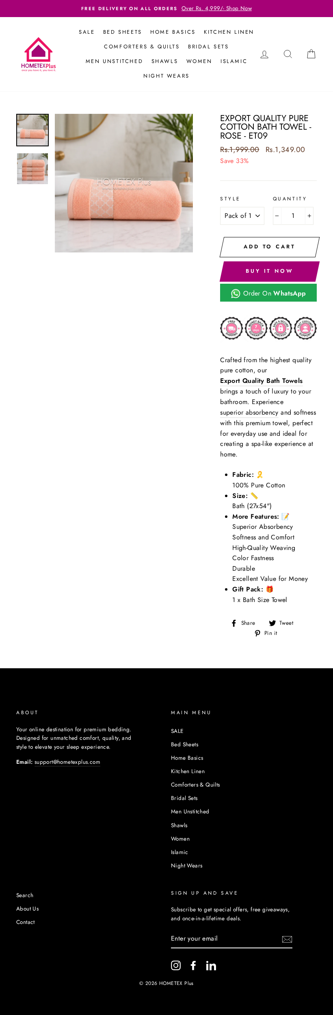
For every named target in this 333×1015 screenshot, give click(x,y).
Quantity (290, 198)
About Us (27, 908)
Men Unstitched (114, 61)
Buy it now (270, 271)
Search (24, 895)
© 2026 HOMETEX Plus (166, 983)
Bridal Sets (208, 46)
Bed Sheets (122, 32)
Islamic (234, 61)
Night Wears (166, 76)
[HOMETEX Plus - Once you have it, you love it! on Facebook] (193, 965)
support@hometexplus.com (67, 762)
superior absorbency (249, 412)
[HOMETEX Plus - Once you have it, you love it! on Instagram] (176, 965)
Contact (25, 922)
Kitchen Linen (229, 32)
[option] (166, 8)
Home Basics (173, 32)
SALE (87, 32)
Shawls (164, 61)
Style (230, 198)
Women (199, 61)
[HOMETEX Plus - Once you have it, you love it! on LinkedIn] (211, 965)
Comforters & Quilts (141, 46)
